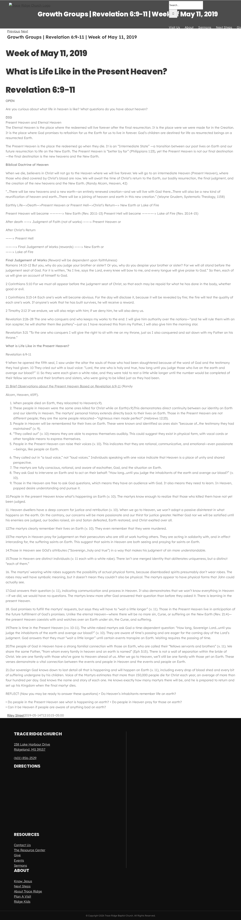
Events (19, 860)
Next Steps (22, 886)
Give (17, 855)
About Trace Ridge (28, 891)
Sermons (20, 865)
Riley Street (15, 715)
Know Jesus (23, 881)
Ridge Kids (22, 901)
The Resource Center (29, 850)
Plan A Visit (22, 896)
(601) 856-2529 (25, 758)
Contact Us (22, 845)
